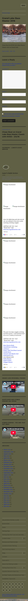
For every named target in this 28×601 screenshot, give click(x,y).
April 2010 (7, 504)
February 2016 (8, 462)
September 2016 (8, 452)
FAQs (3, 553)
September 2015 (8, 472)
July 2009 (6, 506)
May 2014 (6, 500)
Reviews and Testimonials (10, 542)
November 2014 (8, 491)
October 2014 (7, 493)
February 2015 (8, 487)
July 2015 (6, 477)
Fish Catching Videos (8, 549)
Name (4, 91)
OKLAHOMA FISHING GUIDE (10, 520)
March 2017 (7, 449)
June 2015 (6, 479)
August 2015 (7, 475)
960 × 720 (12, 51)
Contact (4, 556)
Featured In (5, 560)
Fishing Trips (6, 531)
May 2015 (6, 481)
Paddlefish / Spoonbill (8, 578)
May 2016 (6, 456)
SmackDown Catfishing (10, 347)
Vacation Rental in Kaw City (10, 571)
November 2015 (8, 468)
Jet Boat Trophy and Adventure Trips (13, 575)
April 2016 (7, 458)
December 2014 (8, 489)
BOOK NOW (5, 523)
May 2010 (6, 502)
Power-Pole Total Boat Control (12, 350)
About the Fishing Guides (9, 564)
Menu (23, 5)
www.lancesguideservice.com (11, 229)
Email (4, 99)
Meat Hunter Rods (8, 345)
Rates (4, 527)
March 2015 (7, 485)
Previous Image (6, 12)
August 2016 (7, 454)
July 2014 (6, 496)
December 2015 (8, 466)
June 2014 (6, 498)
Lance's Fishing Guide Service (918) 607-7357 (13, 594)
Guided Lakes (6, 538)
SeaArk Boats (7, 352)
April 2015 (7, 483)
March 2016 (7, 460)
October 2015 (7, 470)
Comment (5, 69)
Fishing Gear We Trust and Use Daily (13, 534)
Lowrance (6, 349)
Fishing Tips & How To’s (9, 567)
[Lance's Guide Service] (6, 167)
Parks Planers (7, 359)
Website (4, 106)
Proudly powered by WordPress (9, 596)
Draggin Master (8, 362)
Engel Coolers (7, 360)
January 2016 (7, 464)
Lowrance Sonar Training (9, 545)
